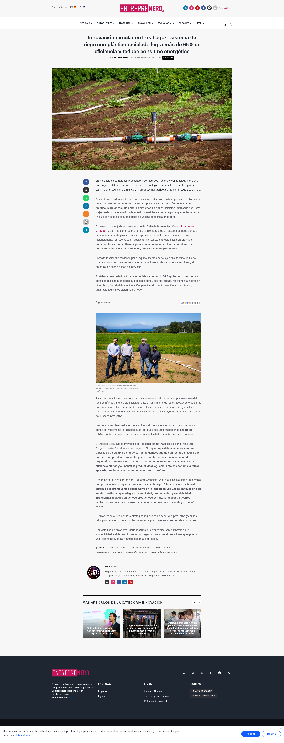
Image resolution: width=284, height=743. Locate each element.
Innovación (144, 23)
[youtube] (197, 7)
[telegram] (86, 229)
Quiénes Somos (59, 7)
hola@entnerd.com (202, 691)
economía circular (140, 548)
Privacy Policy (23, 735)
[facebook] (203, 7)
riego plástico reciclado (164, 553)
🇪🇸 (73, 7)
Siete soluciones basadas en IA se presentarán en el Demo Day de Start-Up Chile (101, 631)
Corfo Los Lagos (117, 548)
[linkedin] (185, 7)
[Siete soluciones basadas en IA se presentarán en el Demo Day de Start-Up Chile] (101, 623)
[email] (86, 214)
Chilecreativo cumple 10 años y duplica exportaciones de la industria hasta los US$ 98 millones (142, 629)
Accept (250, 734)
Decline (271, 734)
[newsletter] (215, 7)
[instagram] (191, 7)
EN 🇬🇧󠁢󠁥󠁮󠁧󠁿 (82, 7)
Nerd (199, 23)
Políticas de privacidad (156, 701)
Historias (124, 23)
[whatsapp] (86, 198)
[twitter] (86, 190)
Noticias (85, 23)
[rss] (228, 673)
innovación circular (136, 553)
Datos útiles (104, 23)
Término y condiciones (156, 696)
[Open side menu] (53, 23)
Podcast (184, 23)
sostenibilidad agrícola (109, 553)
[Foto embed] (148, 347)
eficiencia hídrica (163, 548)
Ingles (101, 696)
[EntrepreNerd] (142, 8)
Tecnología (165, 23)
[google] (209, 7)
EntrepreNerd (121, 58)
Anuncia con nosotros (203, 696)
